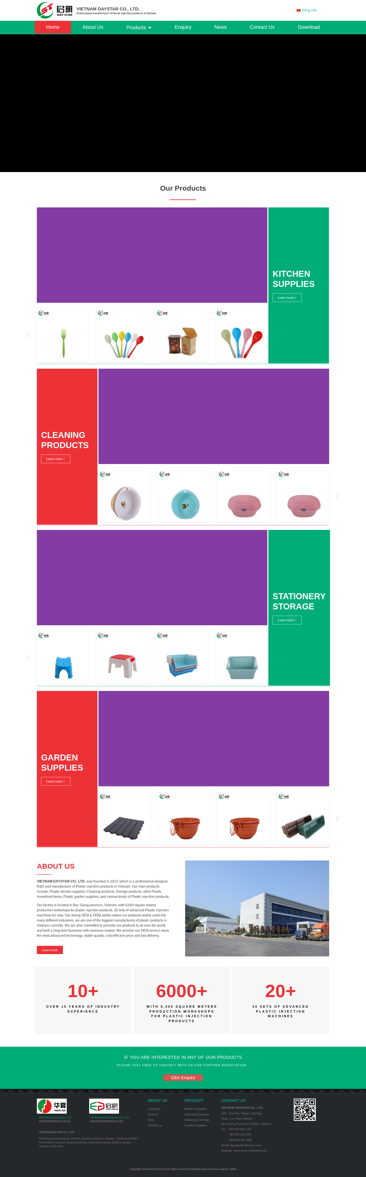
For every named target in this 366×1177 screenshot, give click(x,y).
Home (53, 27)
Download (309, 27)
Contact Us (262, 27)
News (220, 27)
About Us (93, 27)
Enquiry (183, 27)
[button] (28, 335)
